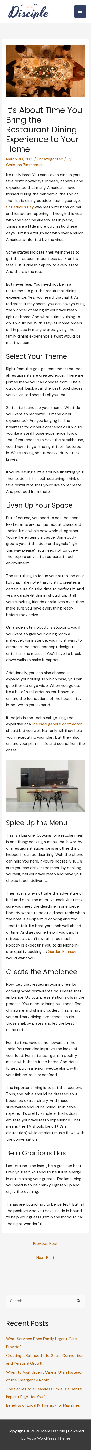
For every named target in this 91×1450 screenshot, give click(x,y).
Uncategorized (50, 159)
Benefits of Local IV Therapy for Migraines (43, 1405)
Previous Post (45, 1243)
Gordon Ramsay (62, 951)
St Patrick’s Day (20, 207)
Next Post (45, 1257)
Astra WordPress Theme (48, 1438)
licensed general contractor (57, 724)
